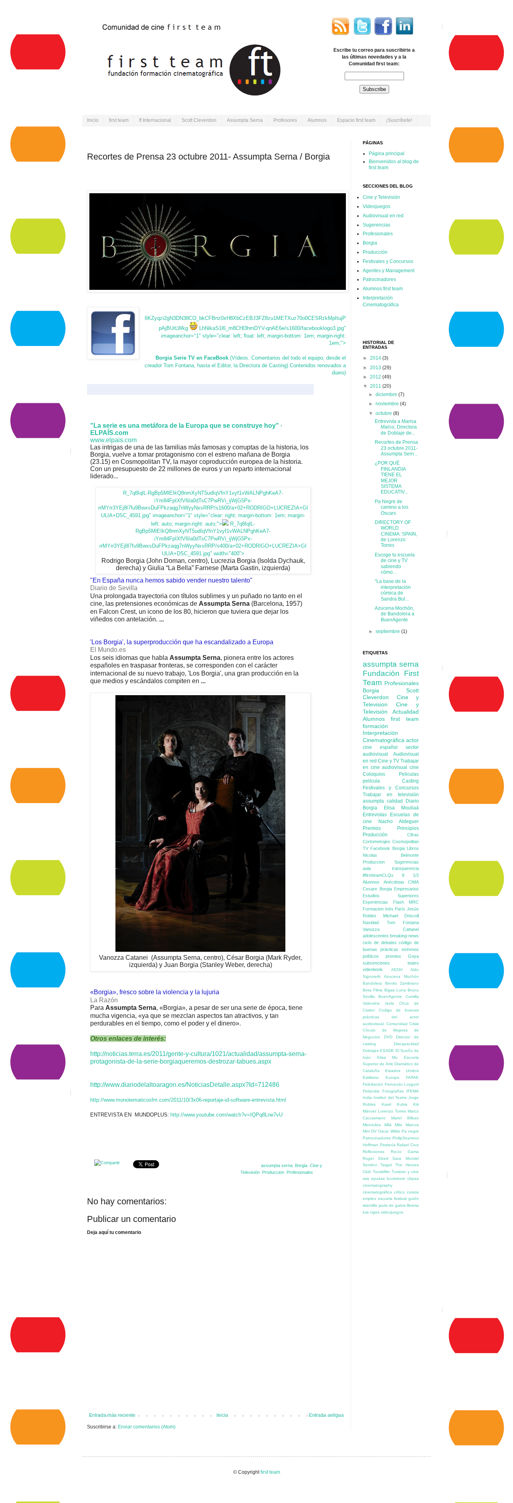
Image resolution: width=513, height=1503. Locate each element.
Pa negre (410, 1131)
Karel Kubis (395, 1104)
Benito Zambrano (402, 983)
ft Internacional (155, 120)
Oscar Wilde (389, 1131)
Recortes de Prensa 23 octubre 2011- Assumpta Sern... (396, 448)
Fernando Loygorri (402, 1084)
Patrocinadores (379, 279)
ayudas (378, 1178)
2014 (376, 358)
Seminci (370, 1165)
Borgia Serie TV (175, 358)
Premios (372, 828)
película (371, 781)
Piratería (388, 1145)
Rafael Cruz (408, 1145)
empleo (369, 1198)
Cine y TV (388, 761)
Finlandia (371, 1091)
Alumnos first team (383, 288)
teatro (413, 963)
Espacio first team (356, 120)
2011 (376, 386)
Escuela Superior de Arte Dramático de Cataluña (391, 1064)
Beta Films (372, 990)
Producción (375, 252)
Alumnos (317, 120)
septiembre (388, 631)
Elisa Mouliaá (401, 808)
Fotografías (393, 1091)
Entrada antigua (326, 1415)
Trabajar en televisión (391, 794)
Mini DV (370, 1131)
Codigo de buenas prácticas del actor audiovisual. (391, 1017)
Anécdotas (394, 882)
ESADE (387, 1050)
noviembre (388, 404)
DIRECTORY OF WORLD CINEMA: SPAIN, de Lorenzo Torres (396, 534)
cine (414, 767)
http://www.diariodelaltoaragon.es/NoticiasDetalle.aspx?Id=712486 (184, 1084)
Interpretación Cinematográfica (383, 736)
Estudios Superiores (391, 895)
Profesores (285, 120)
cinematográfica (377, 1192)
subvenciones (376, 963)
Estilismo (371, 1077)
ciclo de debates (380, 942)
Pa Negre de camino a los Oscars (391, 507)
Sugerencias (376, 225)
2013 (376, 367)
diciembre (387, 394)
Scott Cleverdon (199, 120)
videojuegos (392, 1212)
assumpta (373, 801)
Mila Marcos (407, 1125)
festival (400, 1198)
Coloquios (374, 774)
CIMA (413, 882)
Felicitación (373, 1084)
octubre (384, 413)
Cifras (413, 834)
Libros (413, 848)
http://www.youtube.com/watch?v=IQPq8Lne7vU (226, 1115)
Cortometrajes (376, 841)
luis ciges (371, 1212)
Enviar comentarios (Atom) (147, 1427)
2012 (376, 377)
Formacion (373, 908)
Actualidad (405, 711)
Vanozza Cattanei (391, 929)
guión (413, 1198)
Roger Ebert (375, 1158)
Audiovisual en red (383, 215)
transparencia (405, 868)
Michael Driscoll (401, 915)
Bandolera (372, 983)
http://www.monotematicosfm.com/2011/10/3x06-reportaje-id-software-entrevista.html (188, 1100)
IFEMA (412, 1091)
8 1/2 (410, 875)
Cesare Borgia (377, 888)
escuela (385, 1198)
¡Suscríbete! (399, 120)
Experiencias (375, 902)
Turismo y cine (405, 1171)
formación (375, 726)
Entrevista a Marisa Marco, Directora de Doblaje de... (396, 427)
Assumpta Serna (245, 120)
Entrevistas (375, 814)
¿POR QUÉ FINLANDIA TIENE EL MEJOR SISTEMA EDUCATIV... (391, 477)
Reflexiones (373, 1151)
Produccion (273, 1172)
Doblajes (371, 1050)
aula (367, 868)
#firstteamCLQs (378, 875)
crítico (399, 1192)
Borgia (301, 1165)
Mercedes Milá (377, 1125)
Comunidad (397, 1024)
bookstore (396, 1178)
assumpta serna (277, 1165)
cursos (413, 1192)
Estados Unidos (402, 1070)
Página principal (386, 153)
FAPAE (412, 1077)
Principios (408, 828)
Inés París (395, 908)
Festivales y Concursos (388, 261)
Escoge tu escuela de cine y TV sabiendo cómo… (395, 563)
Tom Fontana (403, 922)
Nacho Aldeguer (398, 821)
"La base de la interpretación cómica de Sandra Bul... (393, 590)
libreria (413, 1205)
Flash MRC (406, 902)
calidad (395, 801)
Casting (410, 781)
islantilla (370, 1205)
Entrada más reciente (112, 1415)
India (367, 1097)
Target (386, 1165)
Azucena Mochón (401, 976)
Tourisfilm (381, 1171)
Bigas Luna (395, 990)
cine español (380, 747)
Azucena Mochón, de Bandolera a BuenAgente (394, 614)
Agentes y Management (388, 270)
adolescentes (376, 935)
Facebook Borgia (387, 848)
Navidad (371, 922)
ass (366, 1178)
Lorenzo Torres (392, 1111)
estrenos (410, 949)
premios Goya (402, 956)
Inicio (93, 120)
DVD (388, 1037)
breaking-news (404, 935)
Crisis (414, 1024)
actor (412, 740)
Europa (392, 1077)
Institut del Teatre (390, 1097)
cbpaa (413, 1178)
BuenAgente (390, 996)
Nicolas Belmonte (391, 855)
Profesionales (300, 1172)
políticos (371, 956)
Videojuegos (376, 206)
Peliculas (409, 774)
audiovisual (394, 767)
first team (119, 120)
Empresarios (406, 888)
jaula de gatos (392, 1205)
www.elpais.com (113, 440)
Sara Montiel (405, 1158)
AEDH (396, 969)
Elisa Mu (387, 1057)
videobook (373, 969)
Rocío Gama (405, 1151)
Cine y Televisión (381, 197)
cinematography (377, 1185)
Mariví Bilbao (405, 1118)
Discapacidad (406, 1044)
